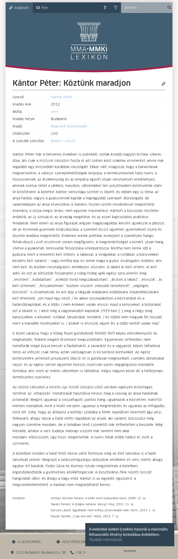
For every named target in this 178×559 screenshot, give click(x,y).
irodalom (21, 8)
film (44, 8)
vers (54, 112)
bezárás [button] (130, 551)
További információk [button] (105, 540)
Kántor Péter (62, 97)
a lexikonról (29, 542)
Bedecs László (63, 141)
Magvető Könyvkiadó (69, 126)
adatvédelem (74, 542)
